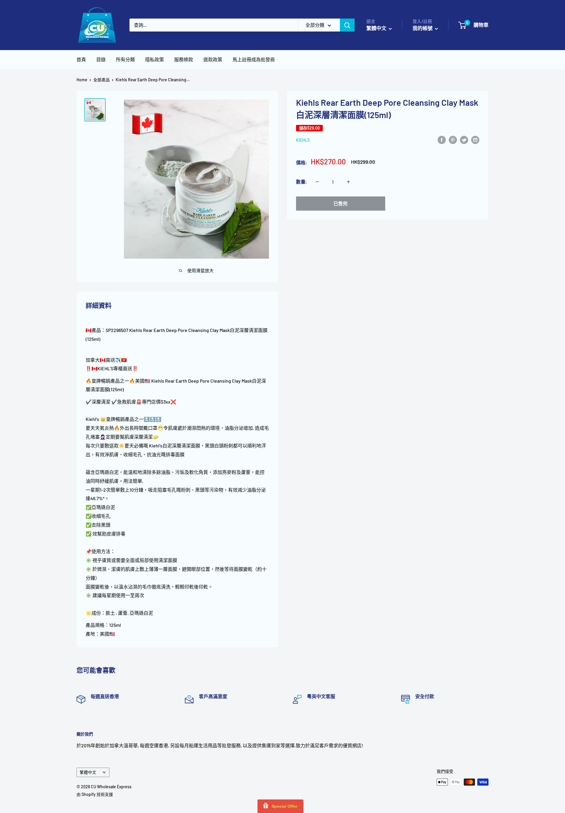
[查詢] (347, 25)
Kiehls (303, 140)
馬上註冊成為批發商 (253, 59)
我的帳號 (423, 28)
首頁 (81, 59)
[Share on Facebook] (442, 139)
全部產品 (101, 79)
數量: (301, 181)
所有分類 (125, 59)
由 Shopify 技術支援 (95, 794)
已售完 (340, 203)
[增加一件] (348, 182)
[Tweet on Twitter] (464, 139)
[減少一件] (317, 182)
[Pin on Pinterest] (453, 139)
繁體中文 (88, 772)
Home (82, 79)
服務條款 (183, 59)
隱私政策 (154, 59)
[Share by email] (475, 139)
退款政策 (212, 59)
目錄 (101, 59)
